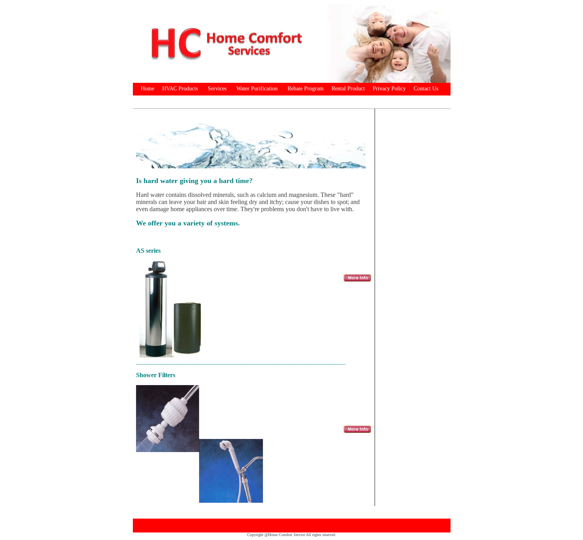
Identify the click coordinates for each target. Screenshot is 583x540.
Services (217, 89)
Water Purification (257, 89)
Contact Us (426, 89)
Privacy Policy (389, 89)
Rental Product (348, 89)
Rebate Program (306, 89)
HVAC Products (180, 89)
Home (147, 89)
